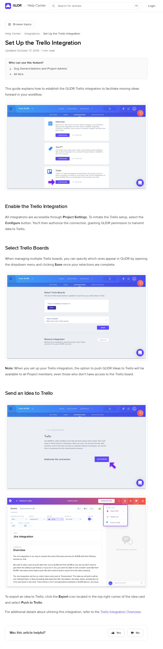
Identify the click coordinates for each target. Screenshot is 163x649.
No (138, 632)
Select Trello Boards (27, 248)
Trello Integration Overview (120, 612)
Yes (118, 632)
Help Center (13, 33)
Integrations (32, 33)
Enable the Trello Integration (36, 206)
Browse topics (22, 24)
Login (153, 7)
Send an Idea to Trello (29, 393)
